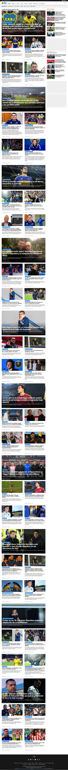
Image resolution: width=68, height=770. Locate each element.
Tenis (22, 3)
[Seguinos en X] (32, 759)
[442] (34, 756)
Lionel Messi (32, 6)
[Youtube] (35, 759)
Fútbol (9, 3)
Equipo (37, 764)
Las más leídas (50, 10)
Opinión (30, 3)
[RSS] (37, 759)
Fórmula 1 (14, 3)
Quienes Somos (25, 764)
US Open (21, 6)
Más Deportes (42, 3)
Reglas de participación (42, 764)
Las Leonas (16, 6)
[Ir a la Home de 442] (4, 3)
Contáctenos (29, 764)
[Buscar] (65, 3)
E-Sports (26, 3)
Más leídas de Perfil (52, 52)
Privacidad (33, 764)
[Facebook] (30, 759)
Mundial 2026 (35, 3)
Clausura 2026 (10, 6)
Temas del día (4, 6)
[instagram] (28, 759)
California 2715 (20, 768)
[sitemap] (39, 759)
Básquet (18, 3)
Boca (28, 6)
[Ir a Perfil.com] (64, 0)
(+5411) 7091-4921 (36, 768)
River (25, 6)
